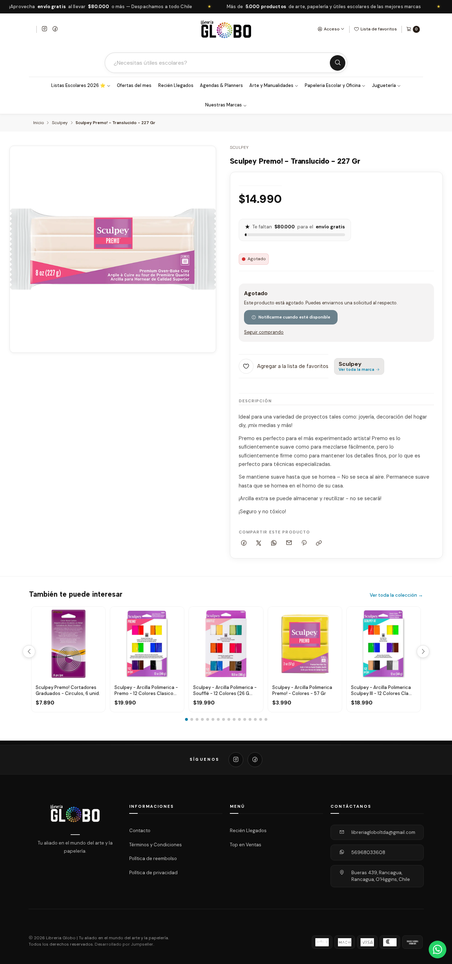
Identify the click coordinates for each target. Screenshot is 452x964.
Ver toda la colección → (396, 595)
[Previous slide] (29, 651)
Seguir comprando (264, 332)
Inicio (38, 123)
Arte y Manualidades (271, 85)
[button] (186, 719)
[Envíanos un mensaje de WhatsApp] (437, 949)
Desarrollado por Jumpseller (124, 944)
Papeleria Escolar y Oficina (333, 85)
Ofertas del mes (134, 85)
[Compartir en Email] (289, 543)
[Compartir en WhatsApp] (274, 543)
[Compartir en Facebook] (244, 543)
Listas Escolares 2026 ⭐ (78, 85)
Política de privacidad (153, 873)
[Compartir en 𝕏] (259, 543)
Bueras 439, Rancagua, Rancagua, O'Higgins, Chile (380, 876)
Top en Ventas (245, 844)
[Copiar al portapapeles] (319, 543)
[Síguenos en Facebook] (55, 29)
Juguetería (384, 85)
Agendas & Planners (221, 85)
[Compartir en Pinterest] (304, 543)
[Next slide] (423, 651)
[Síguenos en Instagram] (44, 29)
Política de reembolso (153, 858)
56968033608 (368, 852)
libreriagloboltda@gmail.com (383, 832)
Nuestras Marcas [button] (223, 105)
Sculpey (60, 123)
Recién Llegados (176, 85)
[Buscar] (337, 63)
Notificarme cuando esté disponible (294, 317)
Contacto (139, 831)
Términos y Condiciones (155, 844)
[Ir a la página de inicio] (226, 29)
